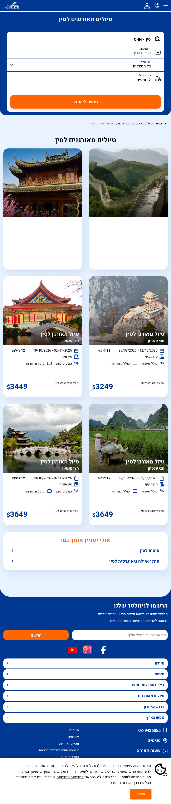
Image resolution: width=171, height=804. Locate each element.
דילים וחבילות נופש (148, 685)
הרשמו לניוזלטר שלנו (141, 605)
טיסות (159, 674)
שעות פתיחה (149, 751)
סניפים (154, 741)
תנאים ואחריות (69, 743)
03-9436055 (149, 731)
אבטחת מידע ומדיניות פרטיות (59, 750)
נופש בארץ (155, 717)
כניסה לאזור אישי (146, 5)
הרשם (35, 635)
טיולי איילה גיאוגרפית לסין (134, 561)
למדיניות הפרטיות (70, 777)
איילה (159, 663)
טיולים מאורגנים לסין (102, 123)
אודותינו (73, 736)
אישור (140, 794)
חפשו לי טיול (85, 102)
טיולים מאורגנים (151, 696)
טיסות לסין (149, 551)
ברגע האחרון (154, 707)
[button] (91, 40)
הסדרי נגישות (70, 757)
